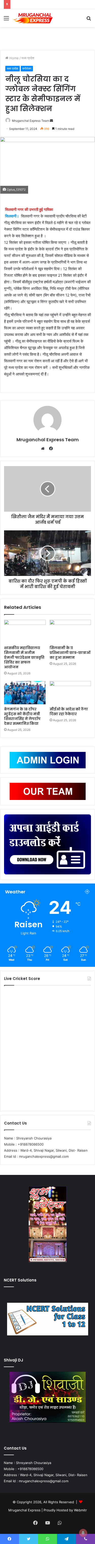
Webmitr (80, 1510)
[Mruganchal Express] (33, 18)
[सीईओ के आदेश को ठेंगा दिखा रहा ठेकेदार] (70, 692)
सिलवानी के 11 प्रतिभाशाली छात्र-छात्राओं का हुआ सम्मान (70, 652)
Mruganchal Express (25, 1510)
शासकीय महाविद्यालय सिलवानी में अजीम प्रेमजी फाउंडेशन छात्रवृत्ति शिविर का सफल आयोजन (24, 657)
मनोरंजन (26, 68)
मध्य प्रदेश (28, 58)
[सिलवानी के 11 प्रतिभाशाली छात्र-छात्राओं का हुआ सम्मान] (70, 631)
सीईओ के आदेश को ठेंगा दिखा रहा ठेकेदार (69, 711)
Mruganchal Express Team (30, 121)
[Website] (44, 449)
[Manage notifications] (83, 1533)
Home (13, 58)
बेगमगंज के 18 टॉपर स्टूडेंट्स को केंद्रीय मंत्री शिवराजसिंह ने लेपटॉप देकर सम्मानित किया (22, 716)
